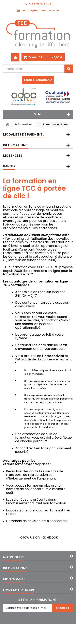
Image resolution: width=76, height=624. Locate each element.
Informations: (15, 145)
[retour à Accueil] (7, 124)
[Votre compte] (15, 57)
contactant (59, 521)
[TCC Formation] (38, 33)
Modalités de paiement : (23, 134)
